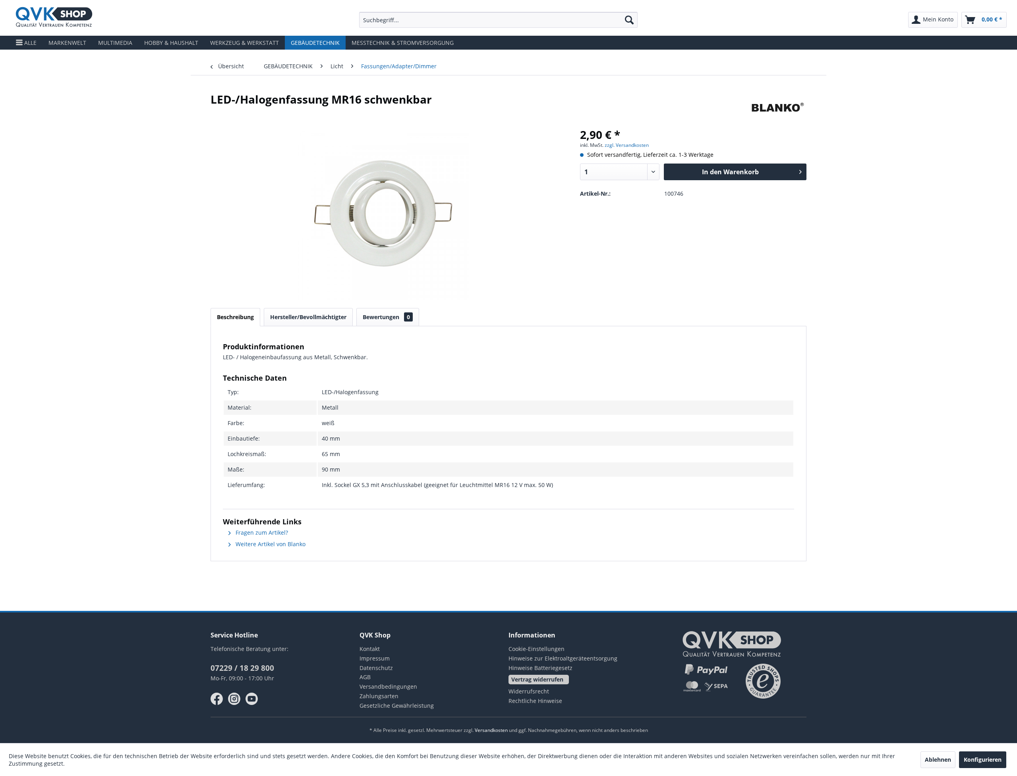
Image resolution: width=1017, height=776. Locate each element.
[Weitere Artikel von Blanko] (777, 107)
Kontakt (370, 649)
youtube (252, 699)
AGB (365, 677)
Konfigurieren (983, 759)
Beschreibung (235, 317)
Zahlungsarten (379, 696)
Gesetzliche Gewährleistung (397, 705)
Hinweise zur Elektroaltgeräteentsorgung (562, 658)
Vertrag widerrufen (537, 679)
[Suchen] (629, 20)
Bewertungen (386, 317)
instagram (234, 699)
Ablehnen (938, 759)
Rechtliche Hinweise (535, 701)
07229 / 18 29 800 (242, 668)
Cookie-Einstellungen (536, 649)
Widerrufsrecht (528, 691)
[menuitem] (498, 20)
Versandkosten (491, 730)
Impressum (375, 658)
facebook (217, 699)
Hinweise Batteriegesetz (540, 668)
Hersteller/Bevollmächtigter (308, 317)
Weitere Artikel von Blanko (269, 544)
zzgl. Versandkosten (627, 145)
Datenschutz (376, 668)
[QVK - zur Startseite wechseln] (54, 18)
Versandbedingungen (388, 686)
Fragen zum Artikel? (261, 532)
